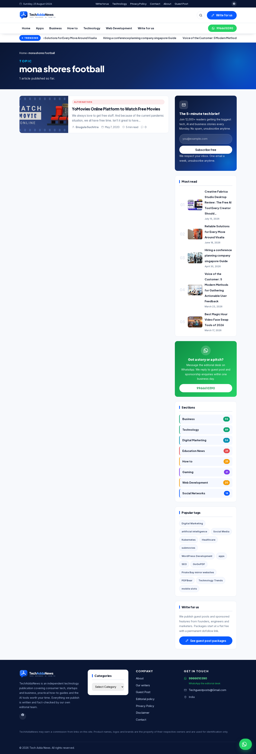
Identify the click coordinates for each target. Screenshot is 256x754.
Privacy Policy (138, 3)
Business (55, 28)
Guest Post (181, 3)
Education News (205, 450)
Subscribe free (205, 150)
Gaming (205, 472)
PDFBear (187, 580)
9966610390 (224, 28)
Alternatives (83, 102)
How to (72, 28)
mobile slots (189, 588)
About (167, 3)
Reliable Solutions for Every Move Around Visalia (217, 231)
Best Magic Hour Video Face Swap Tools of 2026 (216, 319)
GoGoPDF (199, 564)
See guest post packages (208, 640)
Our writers (143, 685)
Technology (119, 3)
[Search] (201, 15)
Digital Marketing (205, 440)
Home (26, 28)
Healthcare (208, 539)
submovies (188, 547)
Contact (155, 3)
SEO (184, 564)
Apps (40, 28)
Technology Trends (210, 580)
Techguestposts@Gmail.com (207, 690)
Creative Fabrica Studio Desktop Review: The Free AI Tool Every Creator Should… (218, 202)
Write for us (102, 3)
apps (222, 555)
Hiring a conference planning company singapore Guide (118, 38)
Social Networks (205, 493)
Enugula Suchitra (87, 127)
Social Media (221, 531)
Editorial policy (145, 699)
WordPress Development (197, 555)
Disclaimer (142, 712)
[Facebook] (234, 3)
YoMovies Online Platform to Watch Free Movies (116, 108)
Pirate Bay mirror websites (198, 572)
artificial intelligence (194, 531)
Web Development (119, 28)
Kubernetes (189, 539)
